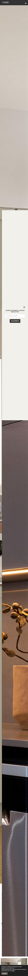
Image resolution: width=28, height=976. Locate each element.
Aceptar (4, 973)
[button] (25, 3)
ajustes (13, 970)
